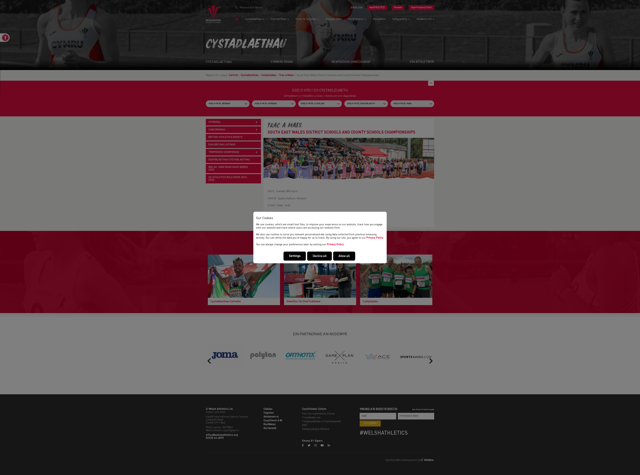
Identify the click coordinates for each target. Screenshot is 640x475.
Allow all (344, 256)
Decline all (319, 256)
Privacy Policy (374, 238)
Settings (294, 256)
